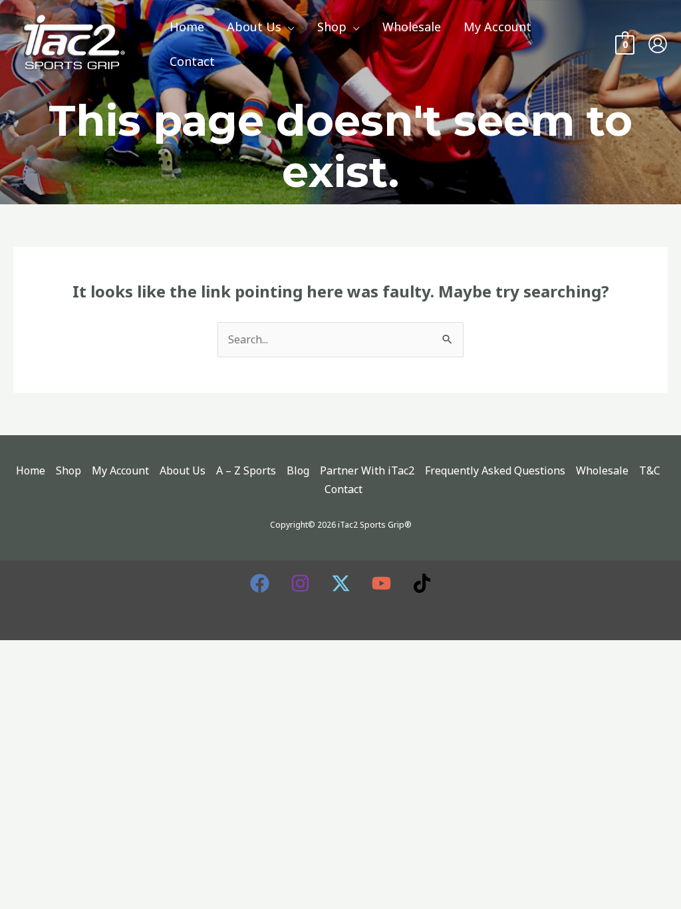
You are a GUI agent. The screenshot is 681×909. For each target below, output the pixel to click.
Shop (68, 470)
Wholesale (602, 470)
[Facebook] (259, 583)
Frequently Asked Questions (495, 470)
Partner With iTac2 (367, 470)
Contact (343, 489)
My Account (120, 470)
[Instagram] (300, 583)
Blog (298, 470)
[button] (288, 27)
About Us (182, 470)
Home (30, 470)
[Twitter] (340, 583)
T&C (649, 470)
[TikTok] (422, 583)
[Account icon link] (658, 44)
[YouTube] (381, 583)
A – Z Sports (246, 470)
